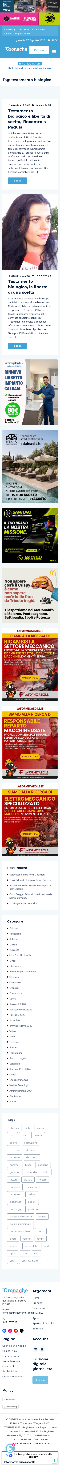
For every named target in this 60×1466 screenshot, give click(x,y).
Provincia (14, 1045)
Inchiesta (14, 953)
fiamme (14, 1168)
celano (14, 1146)
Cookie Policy (11, 1410)
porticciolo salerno (20, 1234)
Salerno (13, 942)
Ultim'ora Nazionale (20, 958)
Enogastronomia (18, 1083)
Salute (12, 1104)
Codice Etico (9, 1354)
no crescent (33, 1190)
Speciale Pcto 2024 (20, 1072)
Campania (15, 985)
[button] (54, 52)
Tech (12, 1039)
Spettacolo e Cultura (20, 1012)
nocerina (15, 1190)
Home (36, 1301)
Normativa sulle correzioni (11, 1367)
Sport (12, 1002)
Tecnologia (15, 937)
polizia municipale (20, 1227)
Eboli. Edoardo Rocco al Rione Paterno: (30, 883)
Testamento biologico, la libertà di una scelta (28, 290)
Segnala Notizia (23, 33)
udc (36, 1256)
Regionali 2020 (17, 1007)
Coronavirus (15, 996)
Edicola (40, 1383)
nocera (43, 1183)
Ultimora (14, 980)
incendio (32, 1175)
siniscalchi (31, 1249)
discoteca (31, 1160)
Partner (8, 33)
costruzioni (30, 1146)
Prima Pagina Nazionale (22, 974)
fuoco (28, 1168)
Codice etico (38, 29)
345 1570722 (9, 1325)
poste (13, 1242)
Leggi (17, 184)
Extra (12, 964)
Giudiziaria (15, 1099)
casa (12, 1138)
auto (28, 1131)
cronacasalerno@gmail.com (15, 1316)
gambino (15, 1175)
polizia (42, 1219)
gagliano (43, 1168)
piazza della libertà (21, 1219)
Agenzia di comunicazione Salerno (30, 1446)
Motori (13, 947)
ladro (46, 1175)
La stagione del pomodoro (23, 906)
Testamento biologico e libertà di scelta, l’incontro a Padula (29, 122)
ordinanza (15, 1197)
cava (24, 1138)
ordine (31, 1197)
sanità (12, 1077)
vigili (12, 1264)
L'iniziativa (15, 969)
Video (12, 1034)
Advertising (10, 29)
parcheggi (15, 1212)
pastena (33, 1212)
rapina (27, 1242)
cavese (38, 1138)
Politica (13, 931)
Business (14, 1050)
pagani (32, 1205)
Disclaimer (24, 29)
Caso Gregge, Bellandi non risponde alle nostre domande (30, 899)
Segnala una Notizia (14, 1349)
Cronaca (14, 991)
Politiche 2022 (17, 1018)
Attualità (14, 1023)
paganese (15, 1205)
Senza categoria (18, 1061)
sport (13, 1256)
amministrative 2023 (20, 1029)
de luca (30, 1153)
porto (41, 1234)
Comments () (43, 108)
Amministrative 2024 (21, 1094)
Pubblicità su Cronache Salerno (12, 1377)
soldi (46, 1249)
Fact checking (10, 1359)
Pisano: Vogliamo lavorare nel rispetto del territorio (30, 70)
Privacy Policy (10, 1402)
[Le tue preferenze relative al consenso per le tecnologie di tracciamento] (54, 1460)
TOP (25, 1256)
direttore (15, 1160)
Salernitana (39, 1311)
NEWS (28, 1183)
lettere (13, 1183)
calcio (40, 1131)
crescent (15, 1153)
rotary (40, 1242)
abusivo (14, 1131)
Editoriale (14, 1067)
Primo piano (16, 1056)
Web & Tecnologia (19, 1088)
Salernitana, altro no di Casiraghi (27, 878)
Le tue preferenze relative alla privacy (33, 1459)
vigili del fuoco (30, 1264)
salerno (14, 1249)
